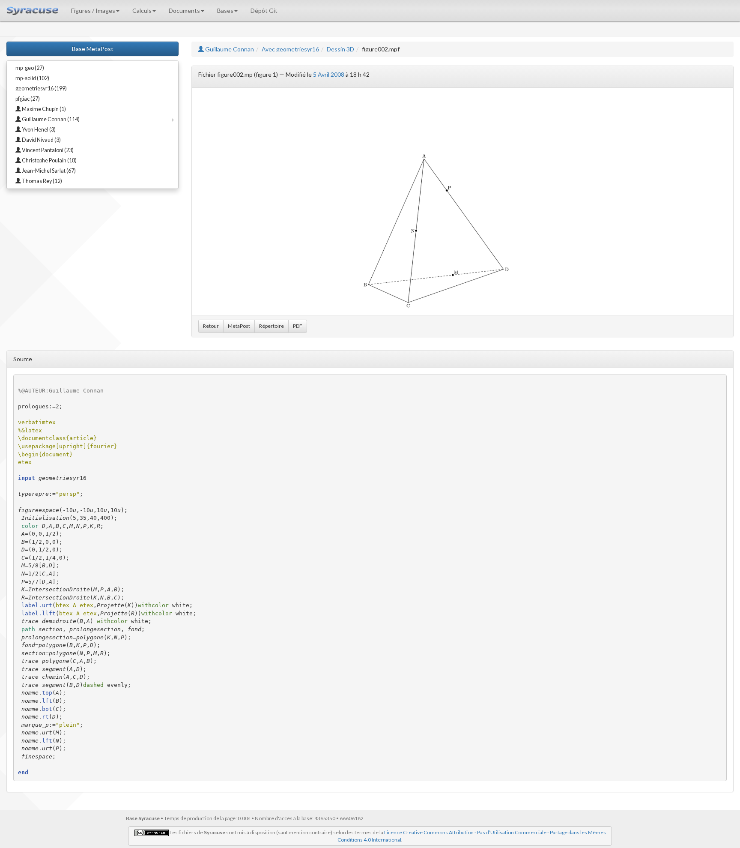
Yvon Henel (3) (38, 129)
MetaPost (239, 326)
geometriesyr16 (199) (41, 88)
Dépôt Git (264, 10)
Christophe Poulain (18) (49, 160)
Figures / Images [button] (93, 10)
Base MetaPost (92, 48)
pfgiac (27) (27, 99)
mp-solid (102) (32, 78)
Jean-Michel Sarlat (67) (48, 171)
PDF (297, 326)
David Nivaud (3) (41, 140)
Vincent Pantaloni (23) (47, 150)
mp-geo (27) (29, 68)
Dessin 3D (340, 49)
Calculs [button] (142, 10)
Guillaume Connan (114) (50, 119)
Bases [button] (225, 10)
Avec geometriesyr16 (290, 49)
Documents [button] (184, 10)
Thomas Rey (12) (41, 181)
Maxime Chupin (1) (43, 109)
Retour (211, 326)
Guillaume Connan (229, 49)
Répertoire (271, 326)
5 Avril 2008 (328, 74)
